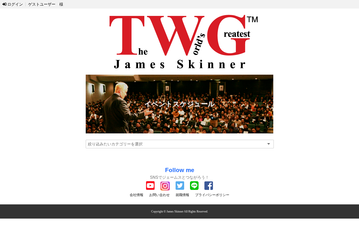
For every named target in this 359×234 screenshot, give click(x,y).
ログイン (14, 4)
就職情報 (182, 195)
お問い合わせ (159, 195)
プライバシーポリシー (212, 195)
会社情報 (136, 195)
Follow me (179, 170)
